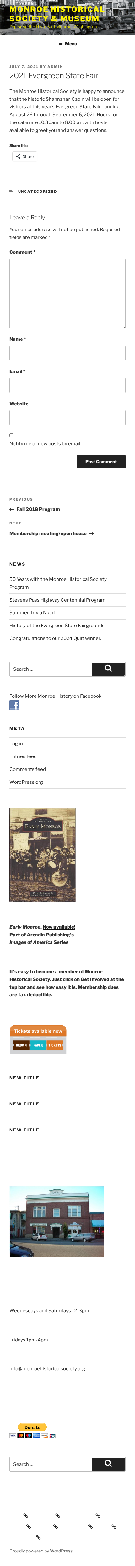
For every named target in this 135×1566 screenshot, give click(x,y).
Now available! (59, 927)
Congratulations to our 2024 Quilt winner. (55, 638)
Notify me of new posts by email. (45, 444)
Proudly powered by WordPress (41, 1550)
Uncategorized (37, 191)
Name (17, 339)
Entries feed (23, 756)
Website (19, 404)
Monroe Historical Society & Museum (57, 14)
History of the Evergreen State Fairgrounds (57, 625)
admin (55, 66)
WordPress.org (26, 782)
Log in (16, 743)
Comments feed (27, 769)
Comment (22, 252)
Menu (71, 43)
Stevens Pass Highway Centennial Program (57, 600)
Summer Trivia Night (32, 612)
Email (17, 371)
